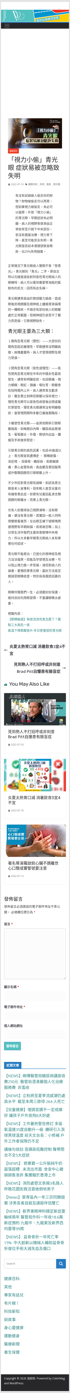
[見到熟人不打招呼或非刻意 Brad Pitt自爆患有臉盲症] (35, 696)
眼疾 (48, 184)
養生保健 (12, 1352)
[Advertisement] (35, 77)
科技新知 (12, 1311)
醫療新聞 (12, 1344)
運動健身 (12, 1336)
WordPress (16, 1383)
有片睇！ (12, 1303)
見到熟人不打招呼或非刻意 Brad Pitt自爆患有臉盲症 (37, 668)
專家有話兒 (14, 1295)
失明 (42, 184)
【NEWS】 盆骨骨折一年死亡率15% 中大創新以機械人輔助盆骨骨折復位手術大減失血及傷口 (34, 1242)
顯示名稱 (11, 987)
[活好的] (35, 13)
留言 (8, 924)
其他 (8, 1287)
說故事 (10, 1319)
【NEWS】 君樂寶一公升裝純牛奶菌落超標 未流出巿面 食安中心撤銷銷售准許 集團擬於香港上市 (33, 1169)
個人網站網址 (13, 1026)
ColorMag (58, 1378)
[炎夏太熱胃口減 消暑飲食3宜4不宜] (35, 762)
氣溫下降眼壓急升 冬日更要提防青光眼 (35, 630)
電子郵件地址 (14, 1007)
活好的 (31, 1378)
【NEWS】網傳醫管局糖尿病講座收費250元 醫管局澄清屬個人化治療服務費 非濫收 (34, 1081)
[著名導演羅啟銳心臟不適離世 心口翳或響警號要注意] (35, 828)
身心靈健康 (14, 1327)
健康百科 (13, 151)
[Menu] (7, 26)
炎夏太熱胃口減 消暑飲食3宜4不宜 (37, 650)
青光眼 (56, 184)
